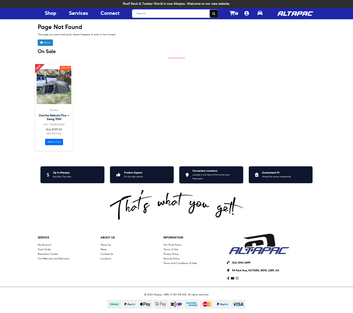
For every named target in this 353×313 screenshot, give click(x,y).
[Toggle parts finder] (260, 14)
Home (47, 42)
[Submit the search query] (213, 13)
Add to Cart (54, 142)
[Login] (246, 14)
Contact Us (107, 254)
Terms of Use (170, 249)
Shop (50, 13)
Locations (106, 258)
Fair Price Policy (172, 245)
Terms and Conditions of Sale (180, 263)
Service (43, 237)
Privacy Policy (171, 254)
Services (78, 13)
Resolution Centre (48, 254)
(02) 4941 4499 (241, 263)
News (104, 249)
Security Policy (171, 258)
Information (173, 237)
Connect (110, 13)
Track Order (44, 249)
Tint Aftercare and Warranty (53, 258)
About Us (108, 237)
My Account (44, 245)
